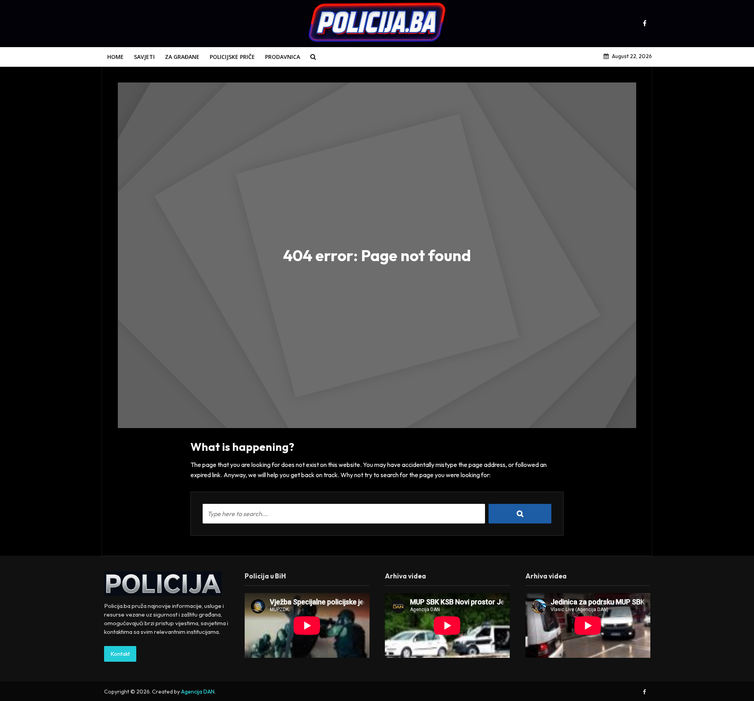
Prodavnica (282, 56)
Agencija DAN (197, 691)
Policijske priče (232, 56)
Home (115, 56)
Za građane (182, 56)
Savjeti (144, 56)
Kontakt (120, 653)
